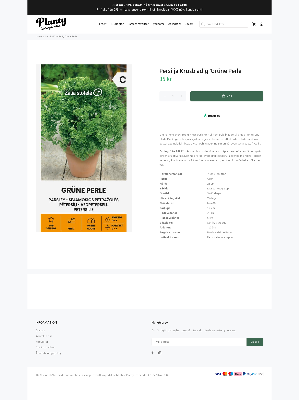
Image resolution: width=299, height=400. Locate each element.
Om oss (40, 330)
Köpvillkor (42, 342)
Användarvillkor (45, 347)
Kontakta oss (44, 336)
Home (39, 37)
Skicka (255, 342)
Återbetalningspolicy (48, 353)
